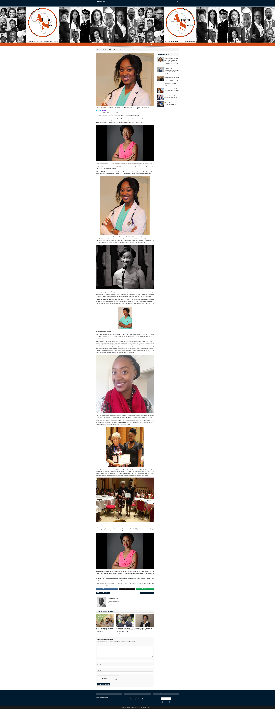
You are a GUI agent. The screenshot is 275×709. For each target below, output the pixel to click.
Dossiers (165, 44)
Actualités (102, 44)
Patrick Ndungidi (107, 112)
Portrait (108, 44)
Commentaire (100, 645)
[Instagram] (109, 603)
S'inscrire (166, 702)
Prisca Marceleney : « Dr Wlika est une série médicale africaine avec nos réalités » (171, 90)
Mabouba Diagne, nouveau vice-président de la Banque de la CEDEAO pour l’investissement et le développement (124, 630)
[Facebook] (108, 603)
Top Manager (132, 44)
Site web (99, 670)
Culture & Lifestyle (142, 44)
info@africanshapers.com (102, 697)
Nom (98, 659)
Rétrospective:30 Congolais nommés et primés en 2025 (170, 103)
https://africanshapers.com (114, 604)
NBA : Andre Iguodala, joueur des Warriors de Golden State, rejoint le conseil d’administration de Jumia (103, 592)
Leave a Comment (117, 112)
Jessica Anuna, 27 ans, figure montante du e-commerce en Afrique (147, 592)
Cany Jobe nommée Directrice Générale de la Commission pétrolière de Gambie (171, 97)
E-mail (99, 664)
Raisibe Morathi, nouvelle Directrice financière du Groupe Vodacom (143, 629)
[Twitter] (110, 603)
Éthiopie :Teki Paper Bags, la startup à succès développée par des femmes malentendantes (104, 630)
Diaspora (125, 44)
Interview (158, 44)
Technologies (151, 44)
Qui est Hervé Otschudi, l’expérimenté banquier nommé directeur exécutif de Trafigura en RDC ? (171, 71)
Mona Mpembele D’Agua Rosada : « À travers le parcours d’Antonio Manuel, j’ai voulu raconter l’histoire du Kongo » (171, 81)
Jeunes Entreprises (116, 44)
